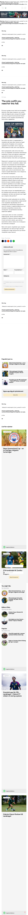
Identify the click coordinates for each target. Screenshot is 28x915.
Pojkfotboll (7, 675)
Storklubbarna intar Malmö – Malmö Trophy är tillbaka (16, 620)
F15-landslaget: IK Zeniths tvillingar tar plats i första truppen (16, 373)
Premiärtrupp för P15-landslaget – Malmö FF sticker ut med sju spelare (18, 381)
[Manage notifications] (25, 912)
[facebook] (5, 241)
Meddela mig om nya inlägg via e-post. (14, 286)
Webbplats (6, 276)
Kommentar (7, 254)
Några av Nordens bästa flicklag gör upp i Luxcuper (17, 641)
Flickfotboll (7, 553)
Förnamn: (14, 563)
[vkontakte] (11, 241)
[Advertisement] (14, 341)
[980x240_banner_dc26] (14, 14)
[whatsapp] (14, 241)
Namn (5, 269)
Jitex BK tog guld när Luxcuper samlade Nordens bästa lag (17, 634)
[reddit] (8, 241)
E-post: (14, 570)
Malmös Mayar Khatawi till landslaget (13, 815)
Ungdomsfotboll (8, 431)
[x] (3, 241)
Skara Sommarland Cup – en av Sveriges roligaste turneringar (17, 363)
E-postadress (18, 269)
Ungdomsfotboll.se (10, 547)
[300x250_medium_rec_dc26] (14, 137)
